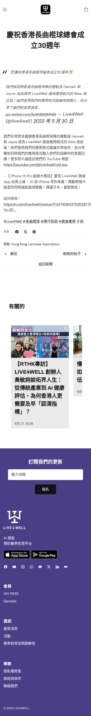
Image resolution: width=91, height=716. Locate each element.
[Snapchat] (40, 567)
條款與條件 (12, 678)
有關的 (17, 306)
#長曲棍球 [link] (31, 221)
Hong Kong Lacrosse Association (35, 244)
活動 (7, 636)
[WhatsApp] (31, 567)
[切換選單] (5, 9)
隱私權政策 (12, 671)
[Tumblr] (66, 567)
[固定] (34, 232)
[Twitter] (48, 567)
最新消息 (11, 628)
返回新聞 (45, 264)
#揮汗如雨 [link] (49, 221)
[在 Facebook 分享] (17, 232)
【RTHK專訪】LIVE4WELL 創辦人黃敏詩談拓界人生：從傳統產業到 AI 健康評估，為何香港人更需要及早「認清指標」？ (39, 388)
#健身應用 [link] (67, 221)
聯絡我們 (11, 686)
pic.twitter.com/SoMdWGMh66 (31, 114)
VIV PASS (11, 593)
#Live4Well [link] (13, 221)
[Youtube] (14, 567)
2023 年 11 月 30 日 (53, 121)
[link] (35, 164)
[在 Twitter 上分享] (25, 232)
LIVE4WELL (21, 708)
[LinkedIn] (57, 567)
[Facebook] (5, 567)
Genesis (10, 601)
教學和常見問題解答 (19, 643)
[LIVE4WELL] (45, 9)
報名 (45, 489)
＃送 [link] (79, 221)
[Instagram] (23, 567)
